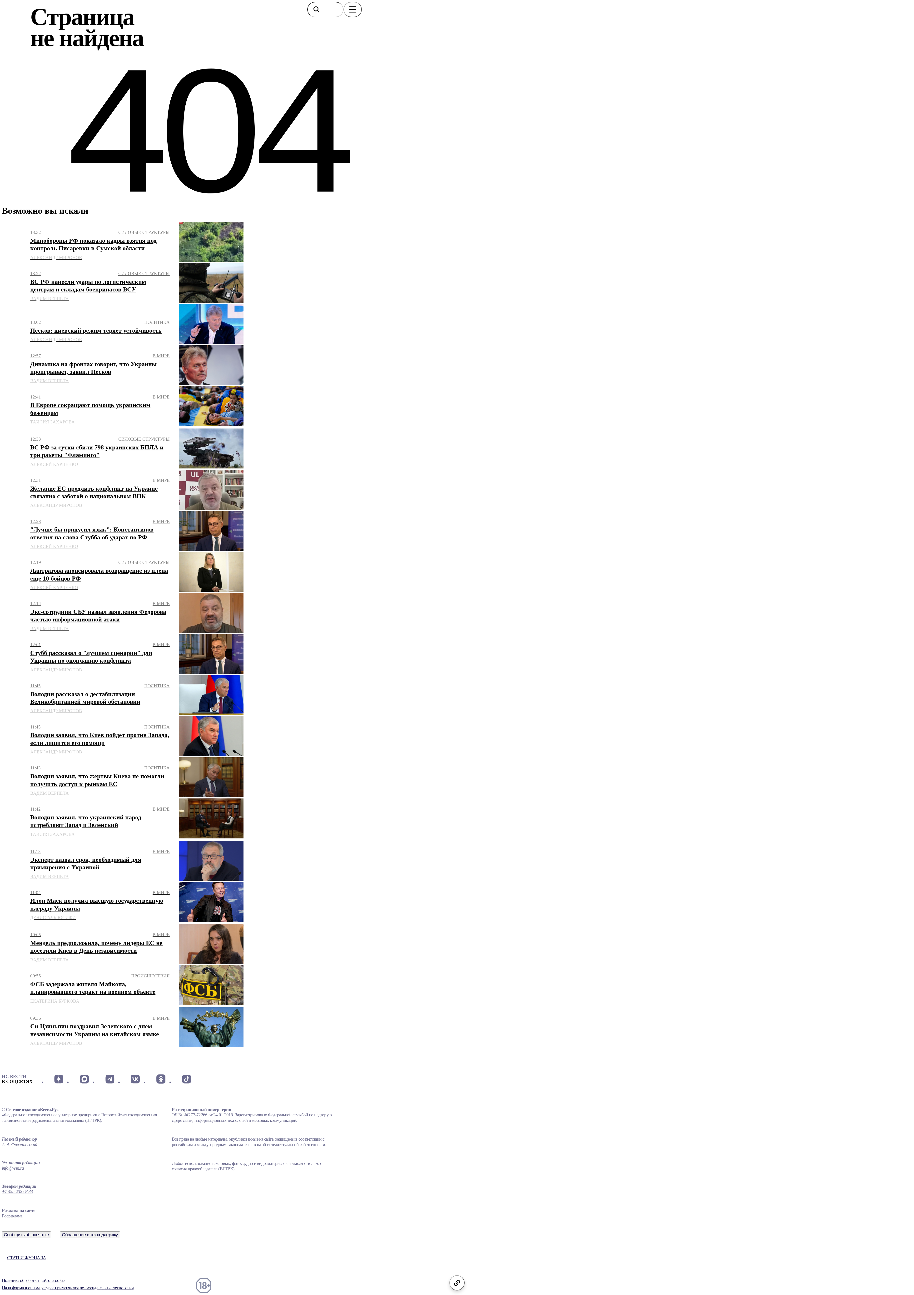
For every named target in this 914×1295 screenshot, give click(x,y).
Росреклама (12, 1215)
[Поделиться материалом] (457, 1282)
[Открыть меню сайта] (352, 9)
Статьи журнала (26, 1257)
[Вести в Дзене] (58, 1078)
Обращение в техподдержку (90, 1234)
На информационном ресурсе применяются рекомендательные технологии (68, 1287)
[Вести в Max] (84, 1078)
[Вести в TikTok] (186, 1078)
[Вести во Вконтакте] (135, 1078)
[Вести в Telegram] (110, 1078)
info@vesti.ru (13, 1168)
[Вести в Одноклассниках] (161, 1078)
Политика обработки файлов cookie (33, 1280)
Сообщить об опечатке (26, 1234)
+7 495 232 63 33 (17, 1191)
